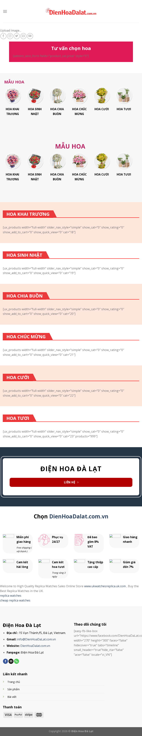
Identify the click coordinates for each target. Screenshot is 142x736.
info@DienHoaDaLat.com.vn (36, 639)
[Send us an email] (23, 36)
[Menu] (5, 11)
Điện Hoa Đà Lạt (22, 625)
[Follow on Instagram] (10, 36)
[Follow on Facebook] (3, 36)
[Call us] (16, 661)
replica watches (10, 596)
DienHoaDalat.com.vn (78, 516)
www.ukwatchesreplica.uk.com (105, 586)
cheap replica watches (15, 600)
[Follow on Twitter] (17, 36)
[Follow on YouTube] (30, 36)
